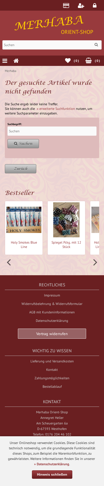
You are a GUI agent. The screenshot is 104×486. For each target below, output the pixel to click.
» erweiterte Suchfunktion (56, 108)
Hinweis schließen (52, 474)
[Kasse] (67, 5)
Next (94, 262)
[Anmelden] (95, 5)
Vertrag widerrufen (52, 333)
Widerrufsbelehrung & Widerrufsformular (52, 304)
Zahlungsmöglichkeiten (52, 378)
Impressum (52, 295)
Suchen (23, 144)
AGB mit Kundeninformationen (52, 312)
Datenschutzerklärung (52, 320)
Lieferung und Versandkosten (52, 361)
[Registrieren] (82, 5)
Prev (9, 262)
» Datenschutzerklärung (51, 464)
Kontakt (52, 369)
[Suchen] (96, 44)
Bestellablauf (52, 386)
